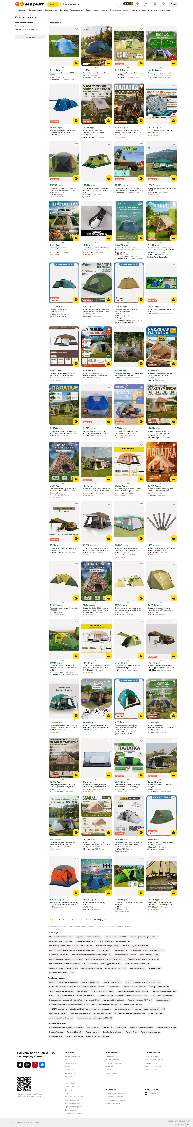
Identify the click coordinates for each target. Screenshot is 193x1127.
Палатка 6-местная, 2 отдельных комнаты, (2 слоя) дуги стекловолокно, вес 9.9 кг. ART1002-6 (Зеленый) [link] (64, 667)
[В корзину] (76, 63)
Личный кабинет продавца (115, 1093)
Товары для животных (73, 1103)
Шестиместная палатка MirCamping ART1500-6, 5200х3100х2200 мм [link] (95, 189)
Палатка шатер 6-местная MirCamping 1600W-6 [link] (161, 310)
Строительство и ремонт (74, 1107)
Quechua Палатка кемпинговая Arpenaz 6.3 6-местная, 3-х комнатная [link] (128, 249)
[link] (61, 937)
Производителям (151, 1063)
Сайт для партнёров (112, 1103)
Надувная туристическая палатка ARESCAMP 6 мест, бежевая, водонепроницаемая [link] (160, 374)
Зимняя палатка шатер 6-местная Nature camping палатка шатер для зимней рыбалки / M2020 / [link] (95, 432)
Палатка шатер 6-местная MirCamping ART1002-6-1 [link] (64, 609)
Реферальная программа (154, 1060)
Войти (173, 4)
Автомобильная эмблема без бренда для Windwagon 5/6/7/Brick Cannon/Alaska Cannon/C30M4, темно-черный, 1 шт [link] (96, 249)
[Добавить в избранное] (76, 28)
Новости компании (151, 1056)
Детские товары (71, 1110)
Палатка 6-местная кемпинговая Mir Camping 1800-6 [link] (63, 549)
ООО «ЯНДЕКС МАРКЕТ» (181, 1121)
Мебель (67, 1060)
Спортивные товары (72, 1100)
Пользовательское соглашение (28, 1122)
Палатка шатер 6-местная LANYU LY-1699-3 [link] (63, 74)
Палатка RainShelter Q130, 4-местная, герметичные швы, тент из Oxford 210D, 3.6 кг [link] (63, 490)
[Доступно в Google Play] (27, 1067)
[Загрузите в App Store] (20, 1067)
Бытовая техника (71, 1063)
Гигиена (67, 1066)
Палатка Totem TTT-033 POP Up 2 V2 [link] (161, 842)
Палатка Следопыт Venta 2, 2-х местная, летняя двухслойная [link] (126, 726)
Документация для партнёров (116, 1100)
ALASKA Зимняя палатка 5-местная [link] (160, 130)
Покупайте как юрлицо (113, 1063)
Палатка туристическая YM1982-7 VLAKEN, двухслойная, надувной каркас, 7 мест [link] (62, 786)
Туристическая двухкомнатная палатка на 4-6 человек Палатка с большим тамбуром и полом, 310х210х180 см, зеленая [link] (127, 549)
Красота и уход (70, 1083)
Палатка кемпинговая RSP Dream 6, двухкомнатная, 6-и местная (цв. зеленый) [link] (128, 786)
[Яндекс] (187, 1124)
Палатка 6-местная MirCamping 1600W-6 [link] (94, 903)
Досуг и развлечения (72, 1056)
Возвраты (109, 1070)
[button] (55, 22)
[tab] (21, 10)
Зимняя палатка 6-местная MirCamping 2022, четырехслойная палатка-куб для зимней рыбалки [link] (64, 904)
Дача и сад (68, 1090)
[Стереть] (116, 4)
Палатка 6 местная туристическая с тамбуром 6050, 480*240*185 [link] (63, 843)
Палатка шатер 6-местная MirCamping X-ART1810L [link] (129, 74)
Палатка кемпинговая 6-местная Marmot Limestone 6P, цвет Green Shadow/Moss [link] (159, 609)
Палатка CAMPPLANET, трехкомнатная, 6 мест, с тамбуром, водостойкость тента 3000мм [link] (161, 727)
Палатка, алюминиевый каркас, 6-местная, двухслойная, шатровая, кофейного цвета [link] (62, 374)
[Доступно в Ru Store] (42, 1067)
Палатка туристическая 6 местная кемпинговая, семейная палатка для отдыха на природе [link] (128, 132)
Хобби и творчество (72, 1086)
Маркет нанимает (151, 1070)
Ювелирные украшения (73, 1113)
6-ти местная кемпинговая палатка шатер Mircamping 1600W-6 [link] (63, 131)
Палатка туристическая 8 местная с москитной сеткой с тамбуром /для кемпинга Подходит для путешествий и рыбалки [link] (96, 727)
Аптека (67, 1080)
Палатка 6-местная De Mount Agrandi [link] (96, 73)
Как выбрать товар (112, 1056)
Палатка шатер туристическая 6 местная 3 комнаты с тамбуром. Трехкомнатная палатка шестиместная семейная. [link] (162, 74)
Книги (67, 1093)
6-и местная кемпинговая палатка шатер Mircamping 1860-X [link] (127, 667)
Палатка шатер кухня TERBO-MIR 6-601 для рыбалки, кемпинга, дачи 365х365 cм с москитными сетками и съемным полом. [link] (63, 189)
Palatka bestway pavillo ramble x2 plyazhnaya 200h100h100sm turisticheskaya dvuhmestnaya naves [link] (127, 432)
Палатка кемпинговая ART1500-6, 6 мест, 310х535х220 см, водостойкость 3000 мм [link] (64, 432)
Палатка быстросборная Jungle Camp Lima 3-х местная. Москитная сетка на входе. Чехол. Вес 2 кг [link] (96, 311)
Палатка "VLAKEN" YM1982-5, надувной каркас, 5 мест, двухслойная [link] (96, 843)
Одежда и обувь (70, 1073)
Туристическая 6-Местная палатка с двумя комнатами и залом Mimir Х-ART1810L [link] (128, 609)
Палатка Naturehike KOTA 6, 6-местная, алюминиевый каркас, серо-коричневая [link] (129, 374)
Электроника (69, 1070)
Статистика (10, 1122)
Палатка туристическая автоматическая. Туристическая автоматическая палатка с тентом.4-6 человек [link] (64, 249)
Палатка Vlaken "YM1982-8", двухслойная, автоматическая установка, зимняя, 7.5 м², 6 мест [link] (94, 132)
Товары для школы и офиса (74, 1097)
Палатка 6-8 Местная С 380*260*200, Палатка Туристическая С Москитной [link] (64, 726)
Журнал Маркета (111, 1073)
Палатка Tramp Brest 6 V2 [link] (59, 309)
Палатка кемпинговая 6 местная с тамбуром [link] (160, 786)
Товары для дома (71, 1076)
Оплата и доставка (112, 1060)
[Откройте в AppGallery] (35, 1067)
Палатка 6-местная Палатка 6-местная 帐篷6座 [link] (162, 189)
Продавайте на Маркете (114, 1097)
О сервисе (109, 1066)
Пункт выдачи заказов (153, 1066)
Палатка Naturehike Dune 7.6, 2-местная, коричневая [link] (126, 310)
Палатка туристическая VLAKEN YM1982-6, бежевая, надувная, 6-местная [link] (160, 432)
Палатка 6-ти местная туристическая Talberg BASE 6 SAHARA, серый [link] (128, 843)
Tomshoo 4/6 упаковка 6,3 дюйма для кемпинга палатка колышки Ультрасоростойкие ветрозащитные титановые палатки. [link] (161, 549)
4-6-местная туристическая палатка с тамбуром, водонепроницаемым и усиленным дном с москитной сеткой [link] (128, 490)
